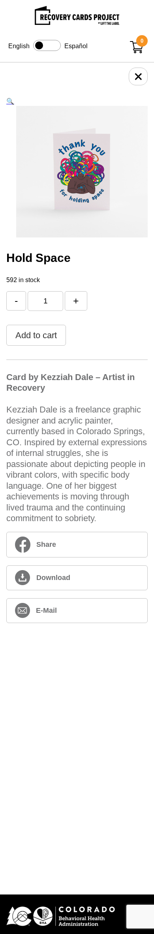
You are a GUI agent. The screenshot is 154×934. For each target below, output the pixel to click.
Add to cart (36, 335)
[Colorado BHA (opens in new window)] (77, 916)
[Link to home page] (77, 16)
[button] (10, 101)
